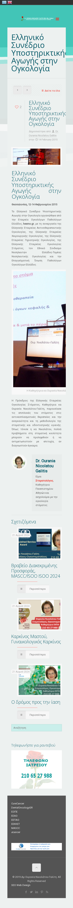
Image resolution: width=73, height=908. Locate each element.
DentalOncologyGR (22, 807)
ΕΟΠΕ (14, 811)
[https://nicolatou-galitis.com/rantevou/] (36, 787)
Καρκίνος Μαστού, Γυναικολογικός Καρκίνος (36, 639)
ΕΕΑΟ (14, 815)
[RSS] (47, 892)
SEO (13, 885)
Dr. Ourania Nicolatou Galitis (45, 465)
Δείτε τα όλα (52, 90)
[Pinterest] (42, 892)
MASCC (15, 828)
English (9, 2)
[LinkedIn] (36, 892)
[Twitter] (31, 892)
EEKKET (15, 823)
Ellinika (4, 2)
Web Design (23, 885)
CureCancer (17, 803)
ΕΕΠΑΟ (15, 819)
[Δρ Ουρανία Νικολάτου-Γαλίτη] (36, 19)
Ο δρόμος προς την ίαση (35, 702)
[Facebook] (26, 892)
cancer (15, 832)
